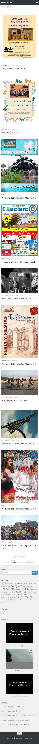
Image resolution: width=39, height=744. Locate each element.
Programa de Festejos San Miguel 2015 (18, 198)
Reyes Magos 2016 (9, 132)
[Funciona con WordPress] (14, 738)
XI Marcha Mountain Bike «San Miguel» (18, 262)
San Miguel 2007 (32, 592)
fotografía (16, 586)
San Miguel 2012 (17, 597)
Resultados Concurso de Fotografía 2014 (19, 298)
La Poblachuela (6, 2)
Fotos (3, 295)
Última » (31, 561)
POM (27, 589)
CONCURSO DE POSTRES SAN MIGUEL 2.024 (16, 720)
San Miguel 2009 (15, 594)
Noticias (4, 65)
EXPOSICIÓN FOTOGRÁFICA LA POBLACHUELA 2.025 (18, 716)
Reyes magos (22, 591)
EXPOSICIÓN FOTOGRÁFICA (11, 711)
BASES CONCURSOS (11, 583)
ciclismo (19, 583)
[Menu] (36, 2)
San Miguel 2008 (5, 594)
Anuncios (4, 583)
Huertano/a (29, 586)
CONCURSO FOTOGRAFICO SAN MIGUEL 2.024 (17, 724)
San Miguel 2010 (26, 594)
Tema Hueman (28, 738)
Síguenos (4, 609)
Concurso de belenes (27, 583)
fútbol (25, 586)
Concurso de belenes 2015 (13, 68)
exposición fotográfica (6, 586)
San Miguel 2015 (25, 600)
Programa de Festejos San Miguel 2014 (18, 364)
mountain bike (19, 589)
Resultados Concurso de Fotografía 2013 (19, 443)
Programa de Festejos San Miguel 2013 (18, 509)
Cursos (34, 583)
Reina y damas (12, 592)
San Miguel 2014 (12, 600)
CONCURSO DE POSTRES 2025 (12, 707)
